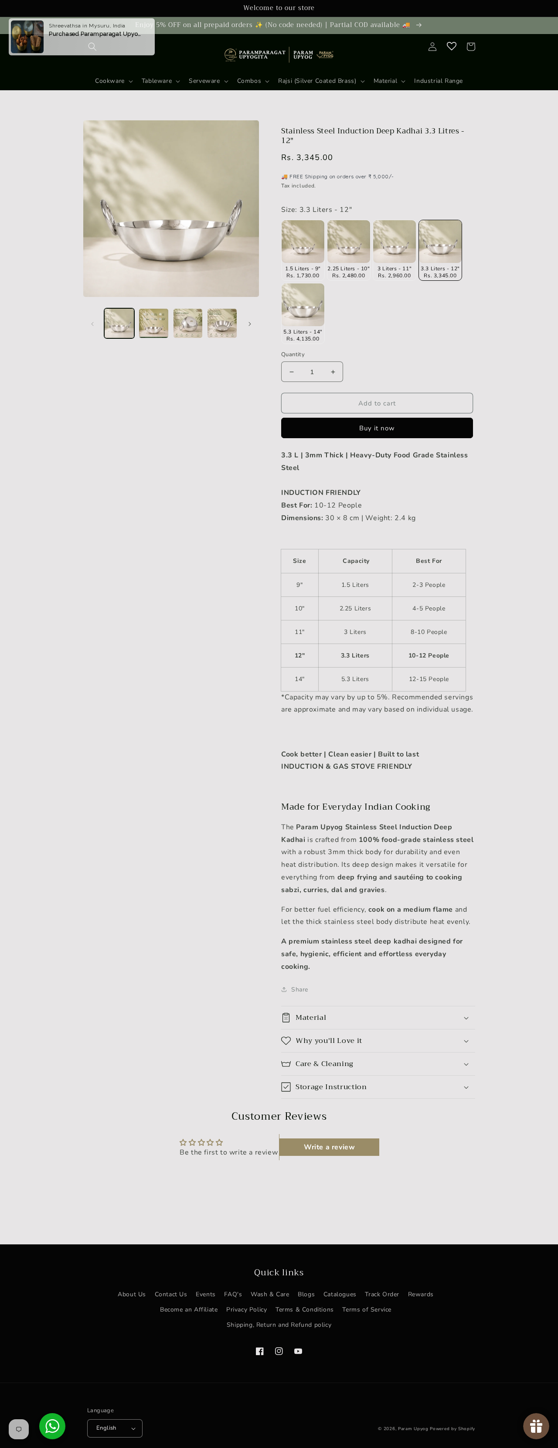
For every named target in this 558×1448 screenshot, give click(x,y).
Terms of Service (366, 1309)
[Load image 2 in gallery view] (154, 323)
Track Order (382, 1294)
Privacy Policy (246, 1309)
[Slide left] (92, 323)
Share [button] (299, 989)
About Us (132, 1294)
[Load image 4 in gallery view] (222, 323)
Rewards (421, 1294)
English (106, 1428)
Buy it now (377, 428)
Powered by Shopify (452, 1429)
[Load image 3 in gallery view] (188, 323)
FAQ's (233, 1294)
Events (206, 1294)
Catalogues (340, 1294)
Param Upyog (413, 1429)
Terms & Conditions (305, 1309)
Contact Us (171, 1294)
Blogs (306, 1294)
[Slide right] (249, 323)
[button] (160, 81)
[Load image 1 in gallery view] (119, 323)
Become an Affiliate (189, 1309)
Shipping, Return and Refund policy (279, 1325)
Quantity (293, 354)
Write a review (329, 1147)
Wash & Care (270, 1294)
